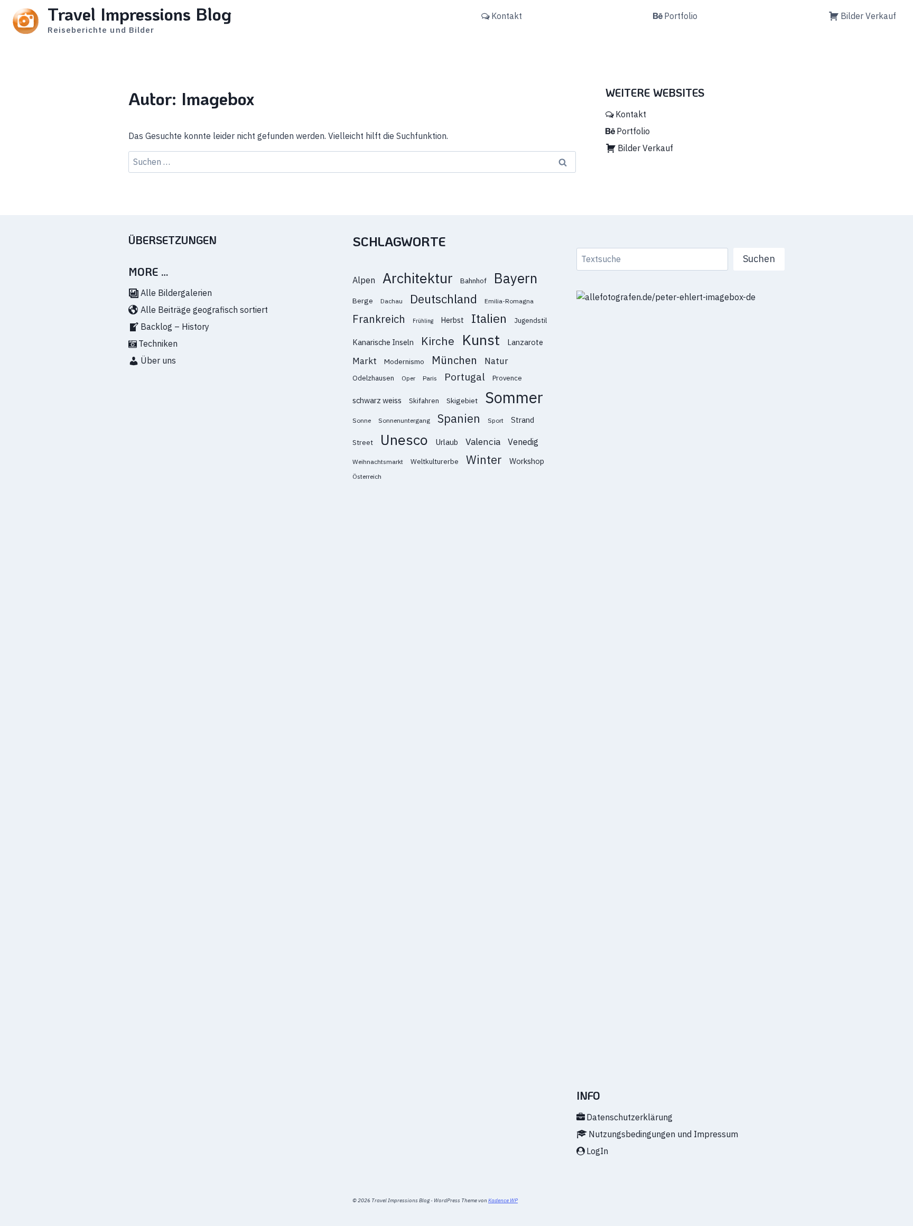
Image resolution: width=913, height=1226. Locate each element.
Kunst (481, 339)
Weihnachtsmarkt (377, 462)
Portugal (464, 376)
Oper (408, 378)
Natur (496, 361)
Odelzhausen (373, 378)
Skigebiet (462, 400)
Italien (489, 318)
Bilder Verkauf (868, 16)
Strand (522, 420)
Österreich (366, 476)
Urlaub (446, 442)
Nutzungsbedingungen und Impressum (663, 1134)
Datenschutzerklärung (629, 1117)
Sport (496, 420)
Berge (362, 300)
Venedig (523, 441)
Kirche (437, 340)
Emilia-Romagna (509, 301)
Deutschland (443, 298)
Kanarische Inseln (383, 342)
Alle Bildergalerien (176, 292)
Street (362, 442)
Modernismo (404, 361)
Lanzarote (525, 342)
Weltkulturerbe (435, 461)
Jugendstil (530, 320)
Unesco (404, 439)
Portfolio (680, 16)
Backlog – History (175, 326)
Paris (430, 378)
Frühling (423, 320)
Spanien (458, 418)
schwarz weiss (377, 400)
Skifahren (424, 400)
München (454, 360)
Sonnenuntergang (404, 420)
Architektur (418, 278)
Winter (484, 459)
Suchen (759, 259)
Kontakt (506, 16)
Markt (364, 361)
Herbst (452, 320)
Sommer (514, 397)
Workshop (526, 461)
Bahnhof (473, 280)
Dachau (391, 301)
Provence (507, 378)
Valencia (482, 441)
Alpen (363, 279)
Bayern (515, 278)
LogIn (597, 1151)
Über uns (158, 360)
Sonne (361, 420)
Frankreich (378, 319)
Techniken (158, 343)
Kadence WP (503, 1200)
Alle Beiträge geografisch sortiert (204, 309)
